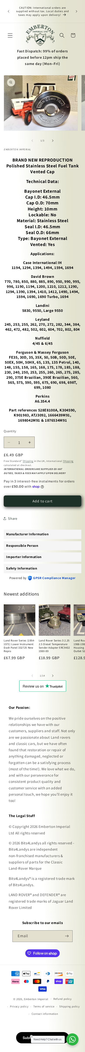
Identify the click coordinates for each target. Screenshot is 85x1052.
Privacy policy (19, 1006)
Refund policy (62, 999)
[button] (10, 35)
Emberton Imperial (36, 999)
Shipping (28, 461)
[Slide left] (32, 140)
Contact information (45, 1014)
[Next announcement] (76, 11)
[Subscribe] (67, 936)
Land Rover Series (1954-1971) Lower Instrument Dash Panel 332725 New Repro (19, 646)
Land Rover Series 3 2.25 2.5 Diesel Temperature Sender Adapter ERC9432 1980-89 (54, 646)
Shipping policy (69, 1006)
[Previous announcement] (8, 11)
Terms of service (43, 1006)
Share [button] (12, 518)
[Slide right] (53, 140)
